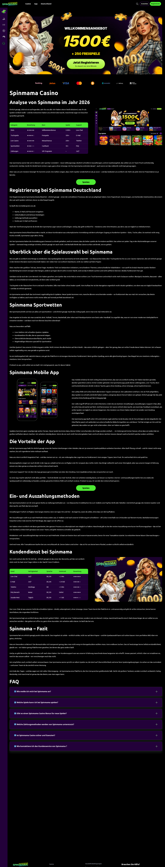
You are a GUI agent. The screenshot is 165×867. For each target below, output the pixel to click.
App (35, 4)
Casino (28, 4)
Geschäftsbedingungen (93, 863)
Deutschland (46, 4)
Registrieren (155, 3)
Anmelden (144, 3)
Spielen (85, 182)
